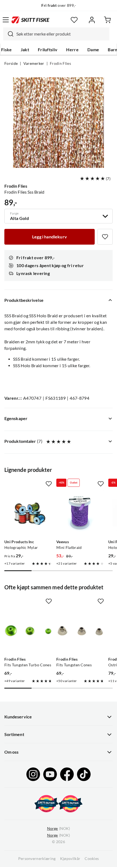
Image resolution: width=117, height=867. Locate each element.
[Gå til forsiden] (30, 19)
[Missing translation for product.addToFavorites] (105, 237)
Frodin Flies (60, 63)
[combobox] (56, 33)
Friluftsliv (48, 49)
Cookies (92, 858)
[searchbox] (61, 33)
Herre (72, 49)
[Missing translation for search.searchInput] (8, 34)
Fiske (6, 49)
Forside (11, 63)
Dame (93, 49)
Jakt (25, 49)
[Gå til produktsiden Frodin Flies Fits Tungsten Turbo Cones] (28, 630)
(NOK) (58, 828)
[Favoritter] (74, 20)
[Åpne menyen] (5, 20)
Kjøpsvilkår (70, 858)
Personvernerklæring (37, 858)
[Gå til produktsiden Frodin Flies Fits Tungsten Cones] (80, 630)
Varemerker (33, 63)
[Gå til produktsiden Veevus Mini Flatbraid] (80, 513)
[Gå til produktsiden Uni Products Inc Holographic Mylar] (28, 513)
